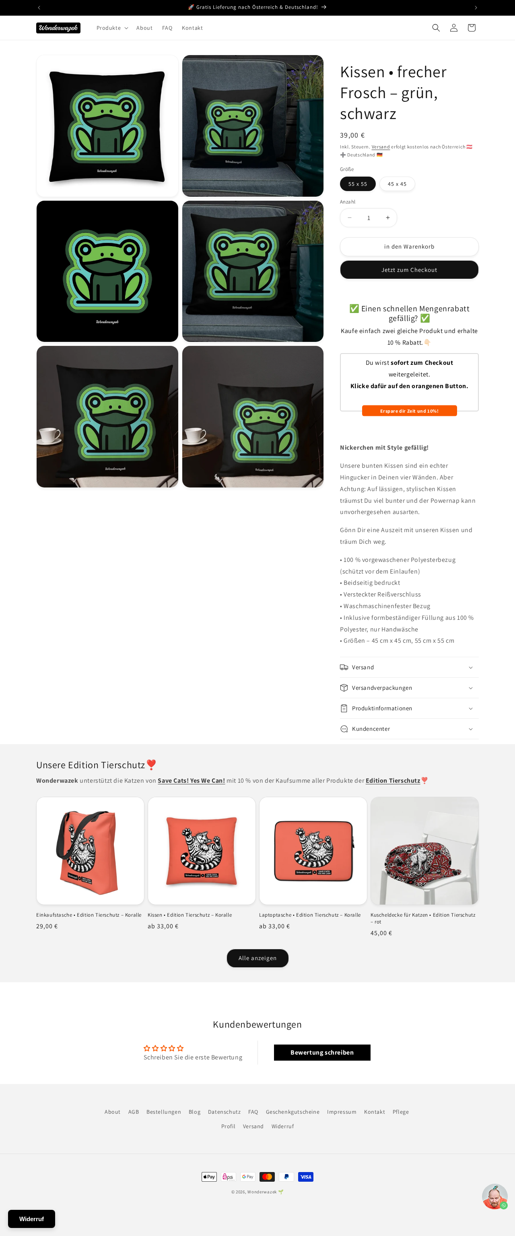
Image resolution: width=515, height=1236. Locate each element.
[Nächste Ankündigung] (476, 7)
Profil (228, 1126)
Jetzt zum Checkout (409, 270)
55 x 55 (357, 183)
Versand (381, 147)
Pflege (401, 1111)
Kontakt (374, 1111)
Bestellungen (163, 1111)
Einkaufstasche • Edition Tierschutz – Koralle (89, 915)
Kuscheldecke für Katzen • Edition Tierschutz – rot (423, 918)
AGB (133, 1111)
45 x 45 (397, 183)
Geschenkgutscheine (293, 1111)
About (113, 1111)
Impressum (341, 1111)
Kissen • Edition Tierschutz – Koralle (190, 915)
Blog (194, 1111)
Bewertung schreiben (322, 1052)
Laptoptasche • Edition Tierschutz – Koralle (310, 915)
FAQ (253, 1111)
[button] (112, 27)
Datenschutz (224, 1111)
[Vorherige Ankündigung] (39, 7)
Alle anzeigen (258, 958)
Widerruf (283, 1126)
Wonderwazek (262, 1192)
